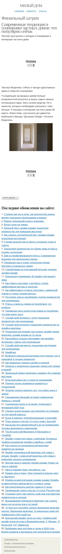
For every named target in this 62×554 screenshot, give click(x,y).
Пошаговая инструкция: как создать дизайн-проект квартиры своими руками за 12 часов (30, 333)
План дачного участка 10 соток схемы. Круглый (30, 421)
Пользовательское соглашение (23, 543)
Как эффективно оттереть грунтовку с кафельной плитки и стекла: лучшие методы (29, 291)
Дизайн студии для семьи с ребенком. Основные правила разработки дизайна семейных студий (29, 440)
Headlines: (10, 352)
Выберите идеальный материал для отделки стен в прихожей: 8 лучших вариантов (30, 357)
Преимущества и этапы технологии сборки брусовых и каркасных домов (25, 264)
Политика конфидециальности (15, 547)
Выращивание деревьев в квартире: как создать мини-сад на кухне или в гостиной (29, 502)
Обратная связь (9, 551)
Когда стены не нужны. (16, 224)
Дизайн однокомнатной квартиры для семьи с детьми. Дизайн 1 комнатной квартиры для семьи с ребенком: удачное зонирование (28, 456)
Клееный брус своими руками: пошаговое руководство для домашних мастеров (25, 229)
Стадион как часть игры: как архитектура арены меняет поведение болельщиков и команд (28, 215)
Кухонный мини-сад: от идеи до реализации (28, 380)
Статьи (42, 11)
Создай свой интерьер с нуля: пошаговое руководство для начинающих (25, 319)
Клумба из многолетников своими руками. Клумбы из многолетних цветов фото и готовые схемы (30, 481)
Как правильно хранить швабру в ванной (27, 362)
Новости (31, 11)
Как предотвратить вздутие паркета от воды (28, 487)
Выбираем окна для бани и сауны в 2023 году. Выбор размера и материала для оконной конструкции (30, 530)
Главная (19, 11)
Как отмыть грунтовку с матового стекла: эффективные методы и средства (25, 285)
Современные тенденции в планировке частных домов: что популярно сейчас (29, 27)
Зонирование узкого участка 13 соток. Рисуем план (32, 490)
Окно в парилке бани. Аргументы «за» (25, 469)
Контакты (7, 543)
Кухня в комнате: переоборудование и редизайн (31, 417)
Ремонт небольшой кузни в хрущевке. (24, 221)
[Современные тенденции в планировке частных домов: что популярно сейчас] (31, 137)
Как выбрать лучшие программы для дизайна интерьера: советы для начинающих (27, 340)
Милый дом (31, 5)
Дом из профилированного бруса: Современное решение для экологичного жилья (28, 257)
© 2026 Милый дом (11, 539)
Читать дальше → (10, 198)
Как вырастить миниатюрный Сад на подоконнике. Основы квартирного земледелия (30, 426)
